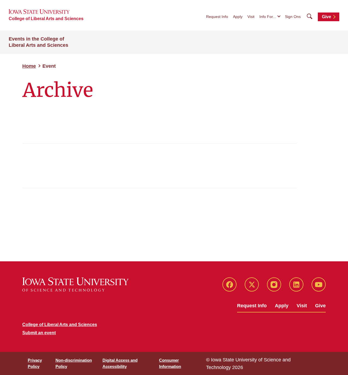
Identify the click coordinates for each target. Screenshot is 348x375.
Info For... (267, 16)
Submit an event (39, 332)
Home (29, 66)
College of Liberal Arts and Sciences (46, 18)
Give (326, 16)
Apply (238, 16)
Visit (250, 16)
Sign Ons (293, 16)
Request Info (217, 16)
